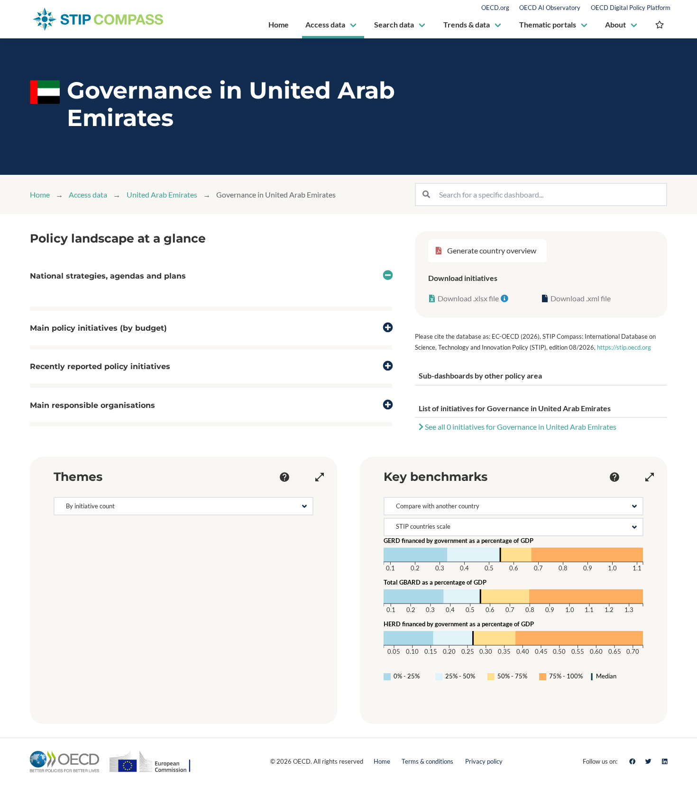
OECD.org (495, 8)
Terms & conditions (427, 761)
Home (40, 194)
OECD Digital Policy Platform (630, 8)
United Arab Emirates (162, 194)
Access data (88, 194)
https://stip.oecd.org (624, 347)
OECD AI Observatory (549, 8)
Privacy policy (484, 761)
